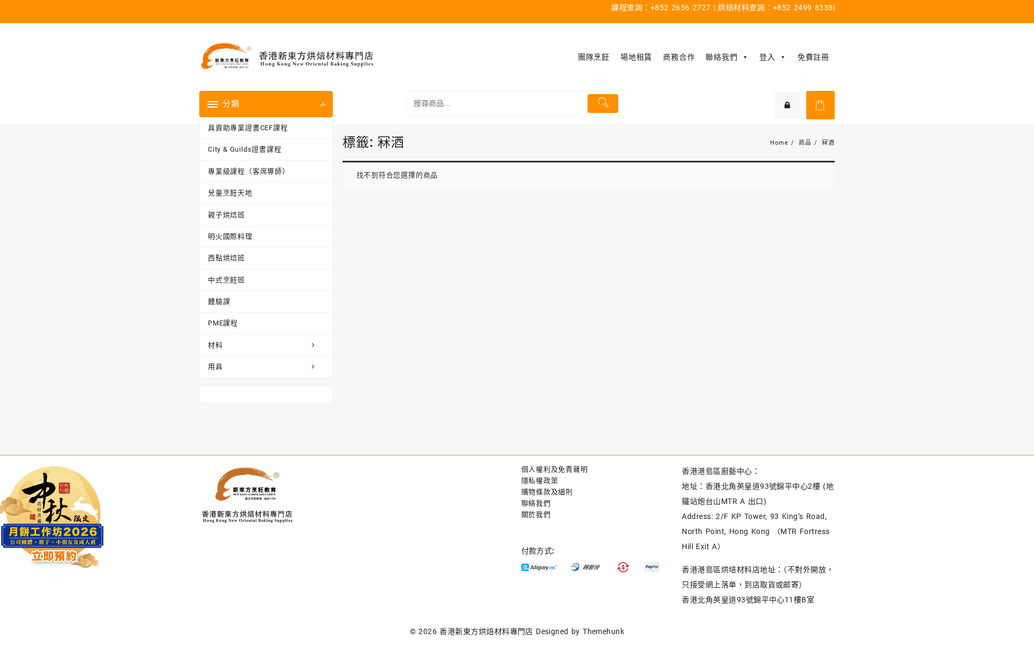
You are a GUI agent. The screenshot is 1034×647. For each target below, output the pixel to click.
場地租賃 (636, 57)
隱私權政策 (539, 481)
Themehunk (603, 631)
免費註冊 (813, 57)
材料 (215, 345)
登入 (767, 57)
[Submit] (603, 103)
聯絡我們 (721, 57)
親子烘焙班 (226, 215)
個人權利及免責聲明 (554, 469)
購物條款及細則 (547, 492)
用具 (215, 366)
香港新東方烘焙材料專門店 (486, 631)
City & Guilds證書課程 (245, 149)
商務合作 (679, 57)
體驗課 (219, 301)
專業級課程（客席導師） (249, 171)
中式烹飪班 (226, 280)
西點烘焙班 (226, 258)
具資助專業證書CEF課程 (248, 128)
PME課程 (223, 323)
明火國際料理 (230, 236)
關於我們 (536, 514)
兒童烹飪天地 (230, 193)
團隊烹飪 (594, 57)
